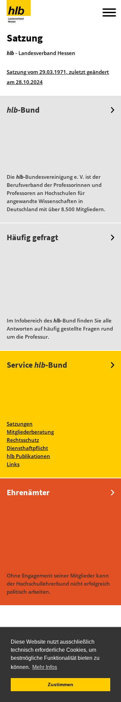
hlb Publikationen (28, 456)
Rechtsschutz (23, 440)
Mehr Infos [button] (44, 667)
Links (13, 464)
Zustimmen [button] (60, 684)
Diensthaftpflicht (27, 448)
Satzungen (20, 423)
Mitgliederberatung (30, 431)
